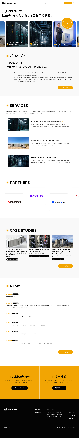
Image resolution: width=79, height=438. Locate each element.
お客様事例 (43, 3)
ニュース (49, 3)
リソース (61, 3)
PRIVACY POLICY (8, 427)
